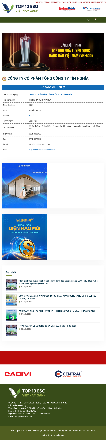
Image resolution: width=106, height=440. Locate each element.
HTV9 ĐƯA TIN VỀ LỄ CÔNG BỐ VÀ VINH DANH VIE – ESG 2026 (47, 326)
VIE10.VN (39, 2)
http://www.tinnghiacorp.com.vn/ (42, 149)
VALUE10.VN (66, 2)
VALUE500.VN (77, 2)
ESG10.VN (32, 431)
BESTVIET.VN (55, 2)
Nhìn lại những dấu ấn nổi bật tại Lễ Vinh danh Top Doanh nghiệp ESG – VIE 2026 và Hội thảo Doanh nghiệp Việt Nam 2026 (58, 282)
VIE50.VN (47, 2)
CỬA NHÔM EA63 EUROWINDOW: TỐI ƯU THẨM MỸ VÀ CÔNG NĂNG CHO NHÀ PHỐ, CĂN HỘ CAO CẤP (57, 297)
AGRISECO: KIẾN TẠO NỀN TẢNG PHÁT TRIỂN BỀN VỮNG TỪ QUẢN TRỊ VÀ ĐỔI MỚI (57, 311)
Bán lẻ (31, 115)
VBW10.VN (86, 2)
